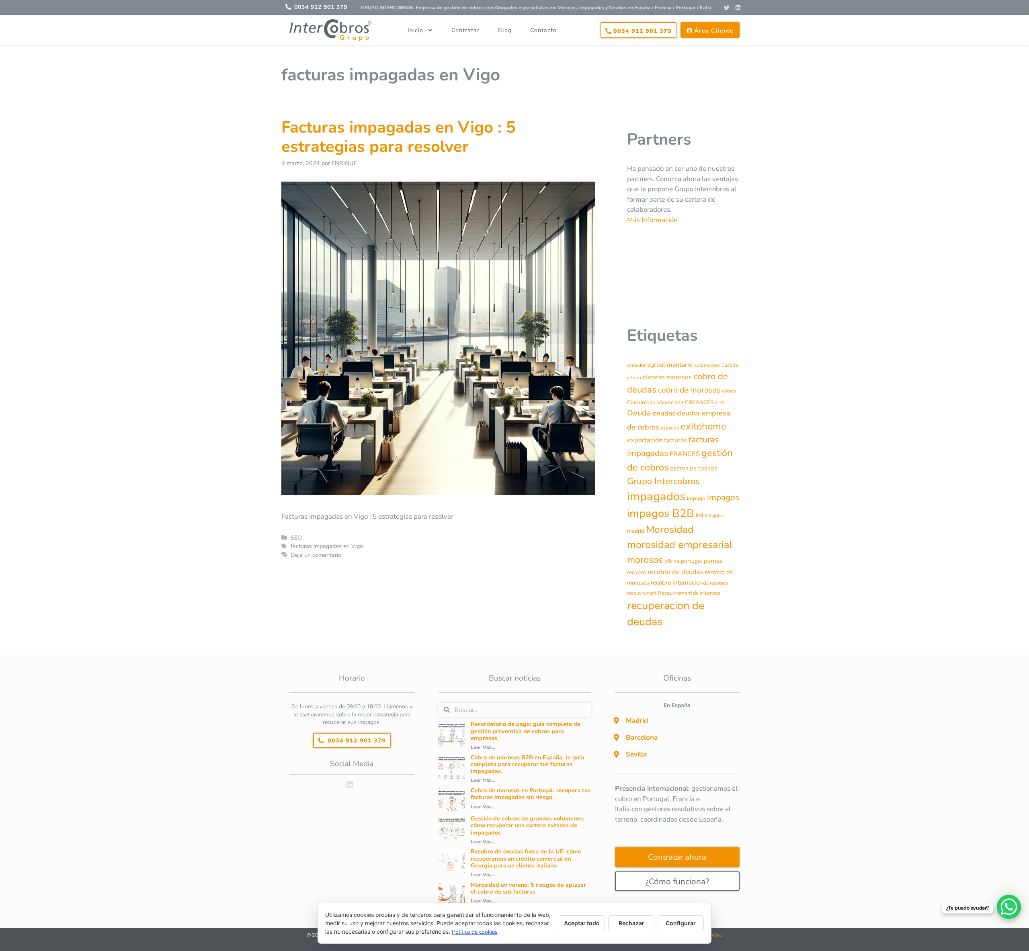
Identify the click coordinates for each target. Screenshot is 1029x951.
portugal (691, 561)
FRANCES (685, 453)
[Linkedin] (738, 7)
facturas (675, 440)
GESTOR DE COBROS (693, 469)
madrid (635, 531)
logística (717, 516)
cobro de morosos (689, 389)
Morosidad (670, 529)
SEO (296, 538)
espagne (670, 428)
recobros (719, 583)
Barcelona (642, 737)
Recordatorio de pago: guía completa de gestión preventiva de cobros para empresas (525, 731)
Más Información (652, 220)
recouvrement (641, 593)
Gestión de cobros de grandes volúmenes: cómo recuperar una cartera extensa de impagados (527, 825)
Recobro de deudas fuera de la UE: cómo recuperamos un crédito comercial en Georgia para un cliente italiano (526, 858)
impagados (656, 496)
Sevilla (636, 754)
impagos (723, 497)
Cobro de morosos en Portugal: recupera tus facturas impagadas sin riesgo (530, 793)
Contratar (465, 30)
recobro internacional (679, 583)
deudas (664, 413)
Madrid (637, 720)
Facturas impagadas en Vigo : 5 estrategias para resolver (398, 137)
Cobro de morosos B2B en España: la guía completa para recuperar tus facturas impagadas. (527, 764)
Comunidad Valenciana (655, 402)
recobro (636, 572)
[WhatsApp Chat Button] (1009, 907)
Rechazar (631, 923)
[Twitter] (726, 7)
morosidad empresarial (679, 545)
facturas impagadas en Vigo (327, 546)
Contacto (543, 30)
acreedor (636, 365)
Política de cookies (475, 932)
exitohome (703, 426)
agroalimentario (670, 364)
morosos (645, 559)
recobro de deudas (675, 572)
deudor (688, 413)
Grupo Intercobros (663, 481)
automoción (707, 365)
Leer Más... (483, 747)
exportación (644, 440)
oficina (671, 561)
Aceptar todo (582, 923)
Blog (505, 30)
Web (716, 935)
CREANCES (699, 402)
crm (719, 402)
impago (696, 498)
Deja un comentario (316, 555)
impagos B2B (660, 513)
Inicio (415, 30)
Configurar (681, 923)
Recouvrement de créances (689, 593)
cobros (729, 391)
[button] (677, 720)
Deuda (639, 412)
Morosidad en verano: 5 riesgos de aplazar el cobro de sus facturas (528, 888)
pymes (713, 560)
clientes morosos (667, 377)
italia (701, 515)
